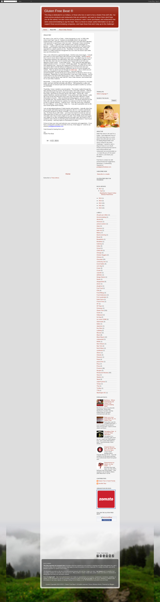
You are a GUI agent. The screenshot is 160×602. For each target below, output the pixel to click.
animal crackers (101, 224)
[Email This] (51, 141)
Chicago (99, 252)
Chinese (99, 257)
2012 (100, 203)
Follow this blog (106, 519)
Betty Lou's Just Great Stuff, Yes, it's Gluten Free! (110, 419)
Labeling (99, 330)
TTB (98, 390)
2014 (100, 198)
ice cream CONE (101, 319)
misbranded (100, 339)
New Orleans (100, 343)
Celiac (98, 246)
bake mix (99, 230)
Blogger (112, 584)
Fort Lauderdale (101, 297)
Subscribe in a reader (103, 174)
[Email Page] (47, 140)
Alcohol (99, 219)
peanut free (100, 361)
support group (101, 381)
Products (99, 368)
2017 (100, 188)
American (99, 221)
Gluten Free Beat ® (58, 11)
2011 (100, 205)
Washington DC (101, 392)
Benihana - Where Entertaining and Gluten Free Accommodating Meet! (109, 403)
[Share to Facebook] (56, 141)
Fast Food (100, 288)
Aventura (99, 228)
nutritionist (100, 350)
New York (99, 346)
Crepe (98, 268)
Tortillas (99, 388)
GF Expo (99, 306)
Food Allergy (100, 292)
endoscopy (73, 70)
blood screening (101, 235)
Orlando (99, 355)
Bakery (99, 232)
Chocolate (100, 259)
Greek (98, 312)
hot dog (99, 317)
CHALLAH (100, 250)
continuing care (101, 261)
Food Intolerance (102, 295)
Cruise (98, 270)
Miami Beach (100, 337)
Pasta (98, 359)
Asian (98, 226)
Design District (101, 277)
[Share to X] (54, 141)
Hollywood (100, 315)
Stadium (99, 377)
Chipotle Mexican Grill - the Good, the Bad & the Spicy (110, 448)
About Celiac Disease (65, 29)
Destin (98, 279)
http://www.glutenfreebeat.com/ (64, 577)
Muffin (98, 341)
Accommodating (101, 217)
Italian (98, 324)
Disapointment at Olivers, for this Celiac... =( (109, 464)
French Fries (100, 301)
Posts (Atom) (55, 178)
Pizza (98, 364)
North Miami (100, 348)
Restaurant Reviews (102, 372)
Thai (98, 386)
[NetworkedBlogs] (106, 517)
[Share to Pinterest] (58, 141)
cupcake (99, 272)
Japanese (99, 326)
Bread (98, 237)
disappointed (100, 281)
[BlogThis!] (52, 141)
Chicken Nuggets (102, 255)
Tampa (99, 384)
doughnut (99, 286)
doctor (98, 284)
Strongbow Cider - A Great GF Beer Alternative (110, 433)
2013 (100, 200)
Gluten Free (100, 310)
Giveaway (99, 308)
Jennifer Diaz (102, 483)
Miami (98, 335)
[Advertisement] (68, 158)
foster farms (100, 299)
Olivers (99, 352)
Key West (99, 328)
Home (45, 29)
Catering (99, 244)
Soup (98, 375)
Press (98, 366)
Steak (98, 379)
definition (99, 275)
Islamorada (100, 321)
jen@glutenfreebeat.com (104, 167)
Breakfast (99, 241)
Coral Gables (100, 264)
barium (88, 56)
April (101, 191)
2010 (100, 208)
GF (98, 303)
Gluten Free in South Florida (107, 481)
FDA (98, 290)
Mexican (99, 332)
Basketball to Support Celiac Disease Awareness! (108, 193)
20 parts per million (102, 215)
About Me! (53, 29)
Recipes (99, 370)
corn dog (99, 266)
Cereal (99, 248)
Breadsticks (100, 239)
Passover (99, 357)
